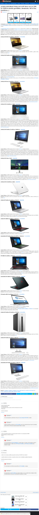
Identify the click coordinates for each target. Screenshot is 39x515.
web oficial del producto (10, 76)
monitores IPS (6, 391)
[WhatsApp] (33, 394)
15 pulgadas (14, 390)
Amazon (6, 3)
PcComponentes (32, 3)
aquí (8, 52)
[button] (1, 1)
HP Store (20, 50)
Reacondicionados (13, 3)
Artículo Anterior (3, 492)
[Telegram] (35, 394)
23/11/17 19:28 (8, 423)
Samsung (22, 3)
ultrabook (19, 391)
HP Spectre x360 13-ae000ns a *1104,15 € (25, 308)
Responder (2, 412)
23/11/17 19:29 (8, 471)
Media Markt (27, 3)
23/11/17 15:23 (8, 441)
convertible (27, 390)
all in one (17, 390)
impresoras (26, 29)
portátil (10, 391)
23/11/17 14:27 (5, 432)
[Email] (37, 394)
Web (26, 496)
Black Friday (18, 28)
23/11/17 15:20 (8, 416)
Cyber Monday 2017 (32, 390)
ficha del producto (31, 360)
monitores (30, 29)
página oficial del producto (11, 155)
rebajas (12, 391)
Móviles (19, 3)
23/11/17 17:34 (8, 464)
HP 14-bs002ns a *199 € (7, 25)
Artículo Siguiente (35, 492)
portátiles (15, 29)
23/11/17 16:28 (5, 451)
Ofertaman (8, 415)
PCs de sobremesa (21, 29)
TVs (9, 3)
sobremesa (15, 391)
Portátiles (2, 3)
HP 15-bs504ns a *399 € (25, 24)
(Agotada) (18, 104)
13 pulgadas (6, 390)
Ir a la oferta (22, 36)
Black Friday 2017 (22, 390)
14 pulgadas (10, 390)
